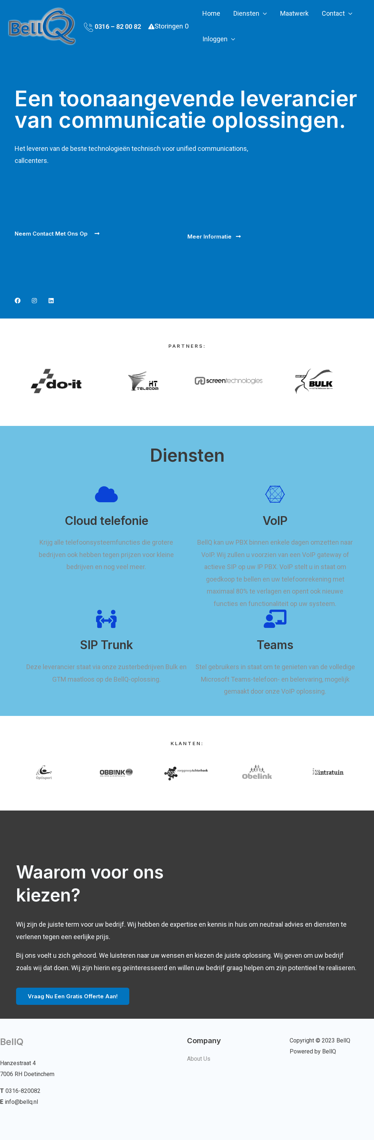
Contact (333, 13)
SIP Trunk (106, 645)
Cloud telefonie (106, 521)
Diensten (246, 13)
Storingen (171, 26)
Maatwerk (294, 13)
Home (211, 13)
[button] (57, 233)
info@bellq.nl (21, 1101)
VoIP (275, 521)
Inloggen (215, 39)
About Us (198, 1058)
